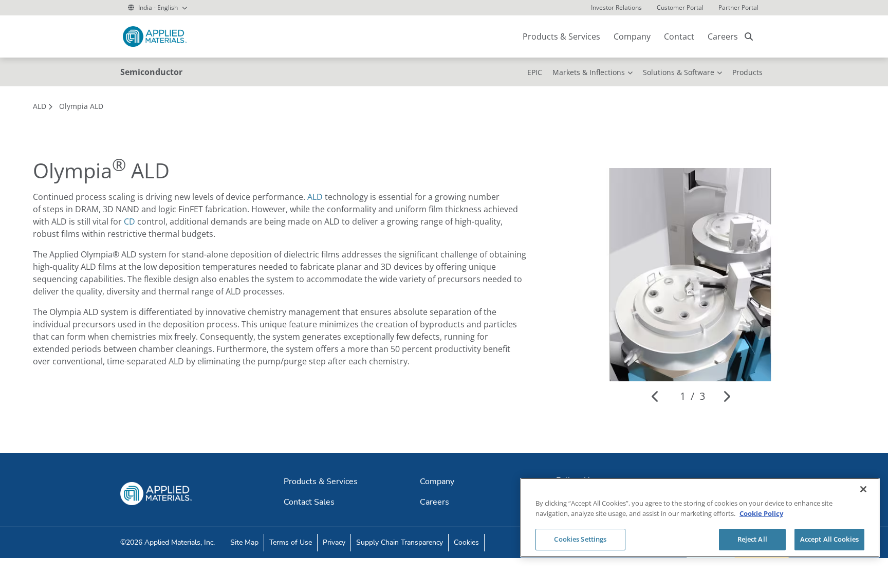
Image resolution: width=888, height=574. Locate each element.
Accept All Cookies (829, 539)
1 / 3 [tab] (692, 396)
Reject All (752, 539)
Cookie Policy (761, 513)
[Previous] (655, 396)
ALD (315, 196)
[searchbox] (749, 36)
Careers (723, 36)
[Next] (726, 396)
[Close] (863, 489)
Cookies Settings (580, 539)
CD (129, 221)
